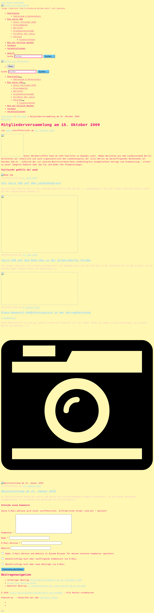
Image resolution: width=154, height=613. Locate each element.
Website (5, 548)
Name (4, 538)
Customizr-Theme (49, 598)
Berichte (21, 116)
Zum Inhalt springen (12, 3)
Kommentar (7, 533)
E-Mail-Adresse (10, 543)
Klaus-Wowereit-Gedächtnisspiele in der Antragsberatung (46, 312)
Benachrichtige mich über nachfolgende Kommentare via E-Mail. (41, 559)
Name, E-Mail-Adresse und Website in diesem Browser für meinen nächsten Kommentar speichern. (60, 554)
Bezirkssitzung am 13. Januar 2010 (28, 491)
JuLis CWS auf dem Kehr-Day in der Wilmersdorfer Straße (46, 260)
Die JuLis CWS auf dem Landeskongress (31, 183)
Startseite (7, 116)
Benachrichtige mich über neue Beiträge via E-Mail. (35, 564)
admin (9, 130)
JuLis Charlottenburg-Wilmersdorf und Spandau (36, 593)
